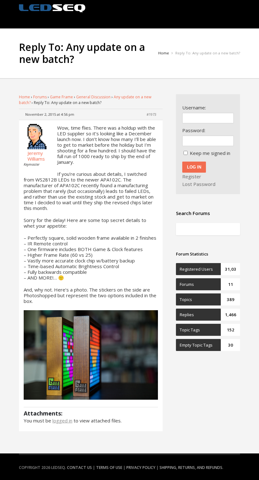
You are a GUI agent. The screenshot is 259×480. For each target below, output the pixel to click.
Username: (194, 107)
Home (24, 97)
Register (191, 176)
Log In (194, 167)
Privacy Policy (140, 467)
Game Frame (61, 97)
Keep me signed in (210, 153)
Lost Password (198, 184)
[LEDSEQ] (52, 8)
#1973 (151, 114)
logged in (62, 420)
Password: (193, 130)
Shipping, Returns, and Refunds (191, 467)
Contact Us (79, 467)
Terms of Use (109, 467)
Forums (40, 97)
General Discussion (93, 97)
